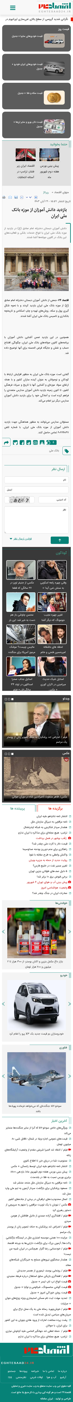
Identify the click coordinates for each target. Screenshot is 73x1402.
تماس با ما (48, 1371)
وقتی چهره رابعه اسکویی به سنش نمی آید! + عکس (53, 588)
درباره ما (62, 1371)
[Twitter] (15, 442)
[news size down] (21, 197)
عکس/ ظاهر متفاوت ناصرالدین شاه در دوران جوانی (39, 797)
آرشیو (63, 1377)
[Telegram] (28, 442)
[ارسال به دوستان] (10, 197)
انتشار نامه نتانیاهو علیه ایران (51, 816)
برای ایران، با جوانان (56, 1325)
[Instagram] (35, 442)
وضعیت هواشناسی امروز (54, 888)
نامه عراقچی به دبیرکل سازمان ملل (49, 822)
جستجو (12, 1371)
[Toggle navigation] (8, 8)
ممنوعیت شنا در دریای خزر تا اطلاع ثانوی (45, 1161)
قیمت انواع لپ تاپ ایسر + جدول (49, 1282)
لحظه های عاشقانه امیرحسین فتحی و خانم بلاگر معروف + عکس (53, 652)
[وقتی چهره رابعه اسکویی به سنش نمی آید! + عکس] (52, 570)
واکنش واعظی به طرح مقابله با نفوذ (48, 855)
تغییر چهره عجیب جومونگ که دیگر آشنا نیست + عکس (53, 620)
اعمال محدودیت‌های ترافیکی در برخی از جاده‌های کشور (37, 1199)
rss (10, 1377)
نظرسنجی (21, 1377)
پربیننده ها (17, 808)
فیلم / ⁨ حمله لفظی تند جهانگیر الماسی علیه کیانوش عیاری (37, 1331)
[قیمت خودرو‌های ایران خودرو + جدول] (54, 69)
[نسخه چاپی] (4, 197)
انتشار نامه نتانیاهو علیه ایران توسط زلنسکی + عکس (39, 1166)
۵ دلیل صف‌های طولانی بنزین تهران (48, 871)
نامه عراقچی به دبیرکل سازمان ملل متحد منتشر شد (40, 1183)
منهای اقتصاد (61, 192)
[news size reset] (29, 197)
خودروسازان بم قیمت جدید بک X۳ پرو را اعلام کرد (36, 1034)
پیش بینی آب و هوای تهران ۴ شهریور (47, 882)
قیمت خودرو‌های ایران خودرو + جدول (27, 66)
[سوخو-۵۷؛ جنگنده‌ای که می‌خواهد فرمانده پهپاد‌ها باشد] (36, 1077)
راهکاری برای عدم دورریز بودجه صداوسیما (45, 849)
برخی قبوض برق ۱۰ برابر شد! (52, 877)
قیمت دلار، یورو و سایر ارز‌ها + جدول (27, 124)
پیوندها (23, 1371)
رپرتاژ (46, 192)
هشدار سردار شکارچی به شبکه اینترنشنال (45, 827)
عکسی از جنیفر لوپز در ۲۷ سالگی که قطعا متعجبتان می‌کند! (22, 588)
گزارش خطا (42, 442)
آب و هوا (51, 1377)
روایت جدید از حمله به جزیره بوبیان (48, 860)
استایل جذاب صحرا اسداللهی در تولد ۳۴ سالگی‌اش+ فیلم (22, 684)
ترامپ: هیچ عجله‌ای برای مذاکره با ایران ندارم (42, 833)
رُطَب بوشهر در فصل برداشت (51, 838)
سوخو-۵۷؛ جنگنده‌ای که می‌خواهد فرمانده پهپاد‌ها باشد (35, 1109)
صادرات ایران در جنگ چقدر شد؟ (49, 893)
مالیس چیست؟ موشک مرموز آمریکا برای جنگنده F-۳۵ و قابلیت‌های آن (22, 652)
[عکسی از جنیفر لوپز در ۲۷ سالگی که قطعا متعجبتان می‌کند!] (20, 570)
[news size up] (35, 197)
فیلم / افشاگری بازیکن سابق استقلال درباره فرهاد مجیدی (37, 1276)
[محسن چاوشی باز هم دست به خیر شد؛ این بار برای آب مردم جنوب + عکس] (20, 602)
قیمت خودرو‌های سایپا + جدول (27, 36)
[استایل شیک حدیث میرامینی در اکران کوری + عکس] (52, 667)
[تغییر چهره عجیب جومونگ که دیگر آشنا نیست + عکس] (52, 602)
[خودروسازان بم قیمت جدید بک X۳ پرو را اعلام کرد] (36, 1005)
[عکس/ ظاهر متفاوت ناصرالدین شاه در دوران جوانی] (36, 779)
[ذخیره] (16, 197)
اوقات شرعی (36, 1377)
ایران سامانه (46, 1399)
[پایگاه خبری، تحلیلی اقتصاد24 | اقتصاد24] (48, 6)
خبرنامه (35, 1371)
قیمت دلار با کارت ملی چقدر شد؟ (49, 844)
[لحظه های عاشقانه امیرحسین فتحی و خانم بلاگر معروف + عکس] (52, 634)
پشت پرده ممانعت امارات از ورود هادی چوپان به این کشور (36, 1320)
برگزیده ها (55, 808)
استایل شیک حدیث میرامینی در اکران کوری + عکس (53, 684)
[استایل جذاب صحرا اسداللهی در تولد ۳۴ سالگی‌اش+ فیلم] (20, 667)
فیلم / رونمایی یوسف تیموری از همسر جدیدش (42, 1271)
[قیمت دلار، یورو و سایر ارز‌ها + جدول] (54, 126)
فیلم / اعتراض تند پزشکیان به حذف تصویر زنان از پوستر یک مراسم (37, 739)
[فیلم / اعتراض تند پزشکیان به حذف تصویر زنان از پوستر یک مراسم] (36, 724)
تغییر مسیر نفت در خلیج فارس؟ (50, 866)
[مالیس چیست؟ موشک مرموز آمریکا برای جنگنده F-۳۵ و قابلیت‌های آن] (20, 634)
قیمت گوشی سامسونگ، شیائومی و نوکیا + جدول (40, 1287)
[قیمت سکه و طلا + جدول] (54, 98)
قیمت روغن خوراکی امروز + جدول (48, 1292)
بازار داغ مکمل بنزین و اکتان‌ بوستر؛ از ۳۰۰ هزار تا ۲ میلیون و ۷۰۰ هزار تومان (35, 964)
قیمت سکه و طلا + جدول (30, 93)
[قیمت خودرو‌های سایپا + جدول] (54, 41)
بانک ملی (54, 450)
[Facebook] (22, 442)
